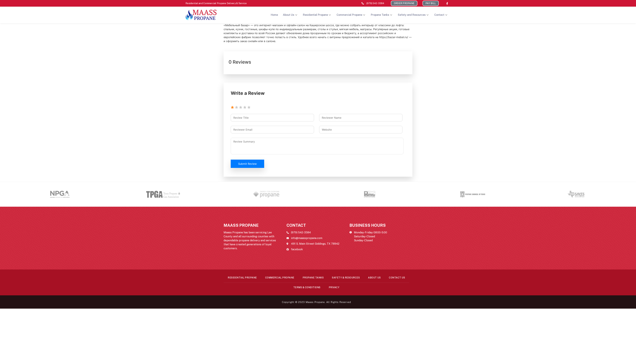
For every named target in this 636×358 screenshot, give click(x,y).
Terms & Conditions (306, 287)
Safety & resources (346, 277)
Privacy (334, 287)
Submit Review (247, 163)
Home (274, 14)
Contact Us (397, 277)
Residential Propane (315, 14)
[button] (404, 3)
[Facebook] (447, 3)
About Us (288, 14)
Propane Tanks (380, 14)
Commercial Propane (349, 14)
